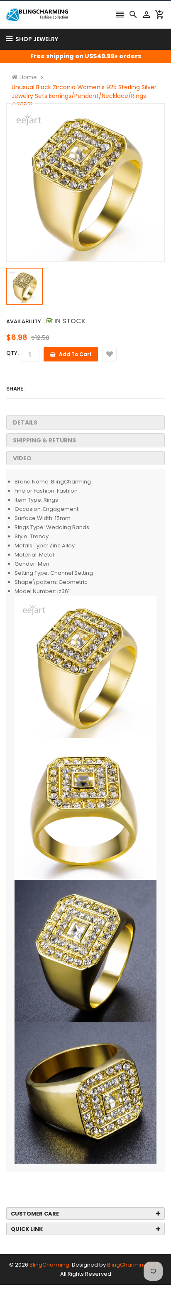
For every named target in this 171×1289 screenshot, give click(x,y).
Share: (15, 389)
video (22, 458)
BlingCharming (49, 1265)
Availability (23, 321)
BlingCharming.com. (134, 1265)
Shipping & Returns (44, 440)
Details (25, 422)
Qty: (12, 353)
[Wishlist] (109, 354)
